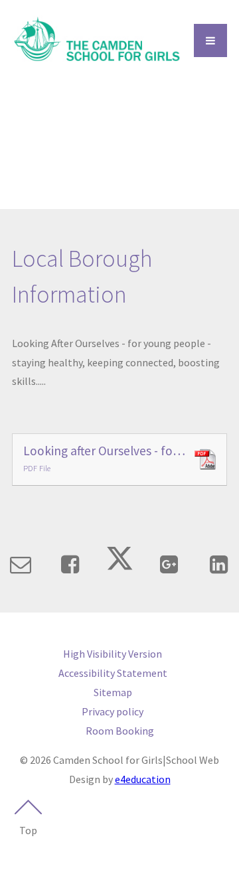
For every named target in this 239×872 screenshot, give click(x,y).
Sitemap (113, 692)
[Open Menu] (210, 40)
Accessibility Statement (112, 673)
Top (28, 830)
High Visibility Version (112, 653)
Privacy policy (112, 711)
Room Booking (120, 730)
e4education (143, 779)
